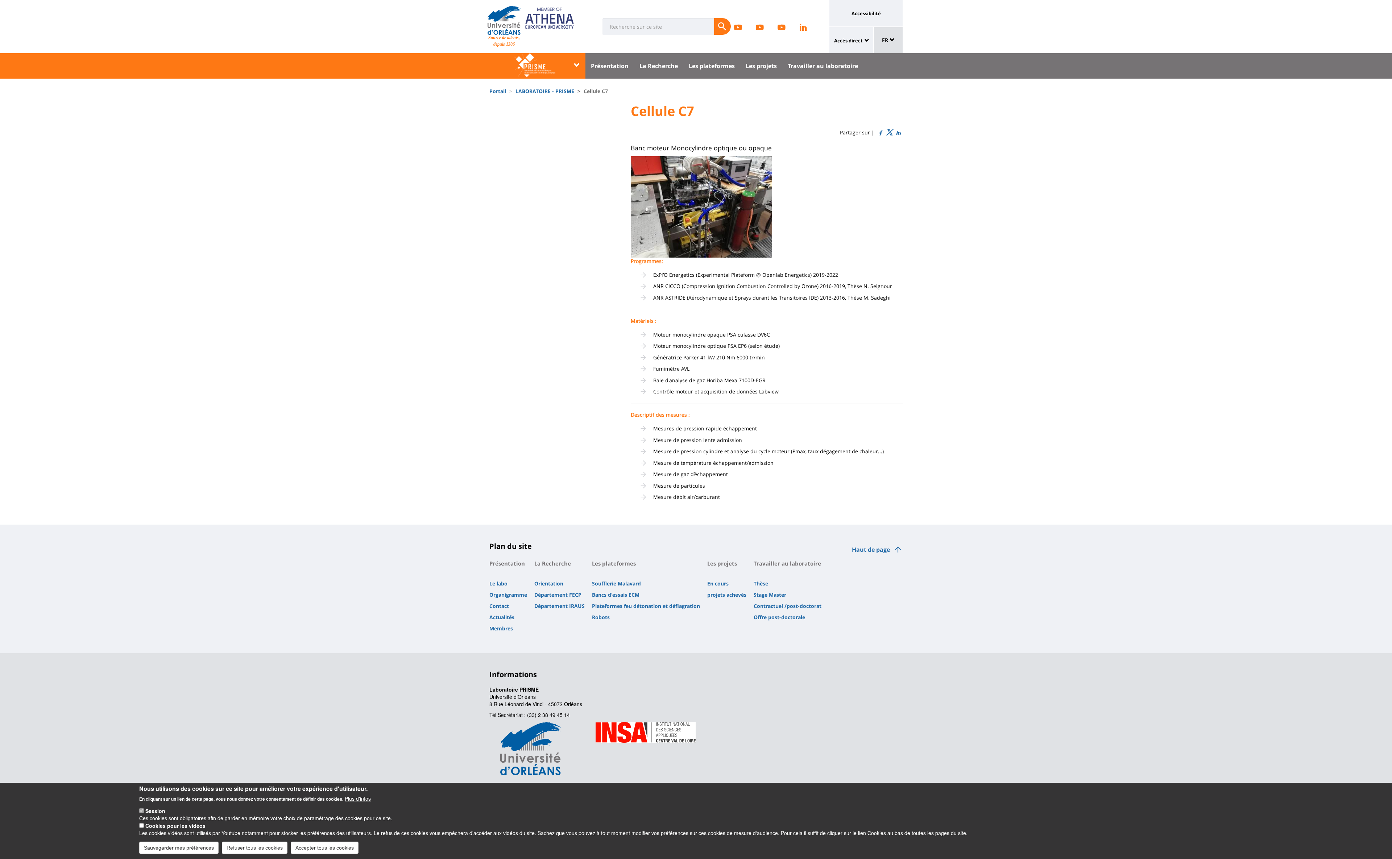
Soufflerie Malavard (616, 583)
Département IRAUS (559, 605)
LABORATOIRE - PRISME (544, 91)
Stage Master (770, 594)
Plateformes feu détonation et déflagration (646, 605)
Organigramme (508, 594)
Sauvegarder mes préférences (179, 847)
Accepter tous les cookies (324, 847)
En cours (718, 583)
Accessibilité (866, 13)
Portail (497, 91)
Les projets (761, 66)
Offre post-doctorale (779, 617)
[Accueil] (504, 20)
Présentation (610, 66)
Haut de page (871, 550)
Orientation (548, 583)
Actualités (501, 617)
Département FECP (557, 594)
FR (886, 40)
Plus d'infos (358, 798)
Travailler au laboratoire (823, 66)
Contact (499, 605)
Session (155, 810)
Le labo (498, 583)
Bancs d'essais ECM (615, 594)
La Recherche (658, 66)
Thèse (761, 583)
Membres (501, 628)
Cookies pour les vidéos (175, 825)
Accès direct (848, 40)
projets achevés (726, 594)
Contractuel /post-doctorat (787, 605)
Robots (601, 617)
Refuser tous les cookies (255, 847)
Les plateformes (712, 66)
